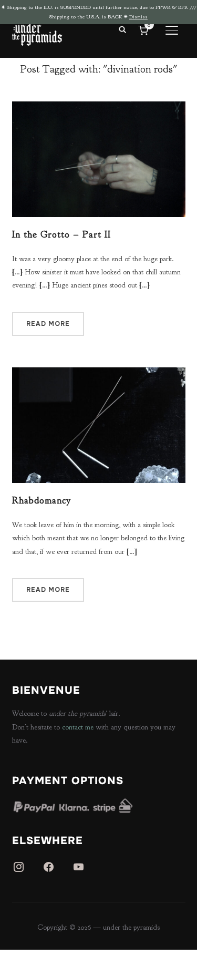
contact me (78, 727)
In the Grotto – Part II (61, 235)
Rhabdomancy (41, 501)
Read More (48, 324)
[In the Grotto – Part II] (98, 108)
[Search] (122, 28)
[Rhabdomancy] (98, 373)
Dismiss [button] (138, 16)
